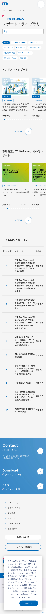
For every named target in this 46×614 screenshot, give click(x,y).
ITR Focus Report (19, 42)
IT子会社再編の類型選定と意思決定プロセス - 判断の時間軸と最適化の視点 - (25, 304)
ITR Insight (20, 48)
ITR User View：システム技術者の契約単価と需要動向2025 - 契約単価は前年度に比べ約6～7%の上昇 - (25, 285)
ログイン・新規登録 (24, 547)
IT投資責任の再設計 (23, 382)
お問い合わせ (23, 537)
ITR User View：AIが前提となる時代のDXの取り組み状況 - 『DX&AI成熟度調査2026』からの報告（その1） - (25, 322)
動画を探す (12, 529)
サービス (11, 518)
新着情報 (11, 513)
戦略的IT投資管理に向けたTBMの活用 (25, 410)
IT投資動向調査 (9, 53)
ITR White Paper (10, 58)
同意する (28, 603)
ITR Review (8, 48)
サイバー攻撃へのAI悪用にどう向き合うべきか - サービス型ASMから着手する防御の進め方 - (25, 369)
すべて (6, 42)
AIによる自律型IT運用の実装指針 (25, 355)
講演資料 (23, 58)
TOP (4, 10)
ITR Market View (25, 53)
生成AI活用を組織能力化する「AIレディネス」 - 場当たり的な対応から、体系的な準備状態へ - (25, 395)
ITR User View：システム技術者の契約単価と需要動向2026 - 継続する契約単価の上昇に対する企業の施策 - (25, 265)
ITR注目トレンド (35, 42)
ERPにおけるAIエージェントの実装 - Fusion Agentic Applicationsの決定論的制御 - (24, 341)
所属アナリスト (13, 508)
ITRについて (12, 502)
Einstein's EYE (34, 48)
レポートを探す (13, 523)
